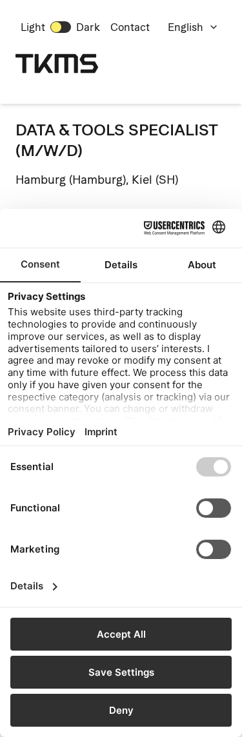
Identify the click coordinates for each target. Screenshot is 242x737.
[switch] (60, 27)
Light (33, 27)
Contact (130, 27)
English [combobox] (185, 27)
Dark (88, 27)
